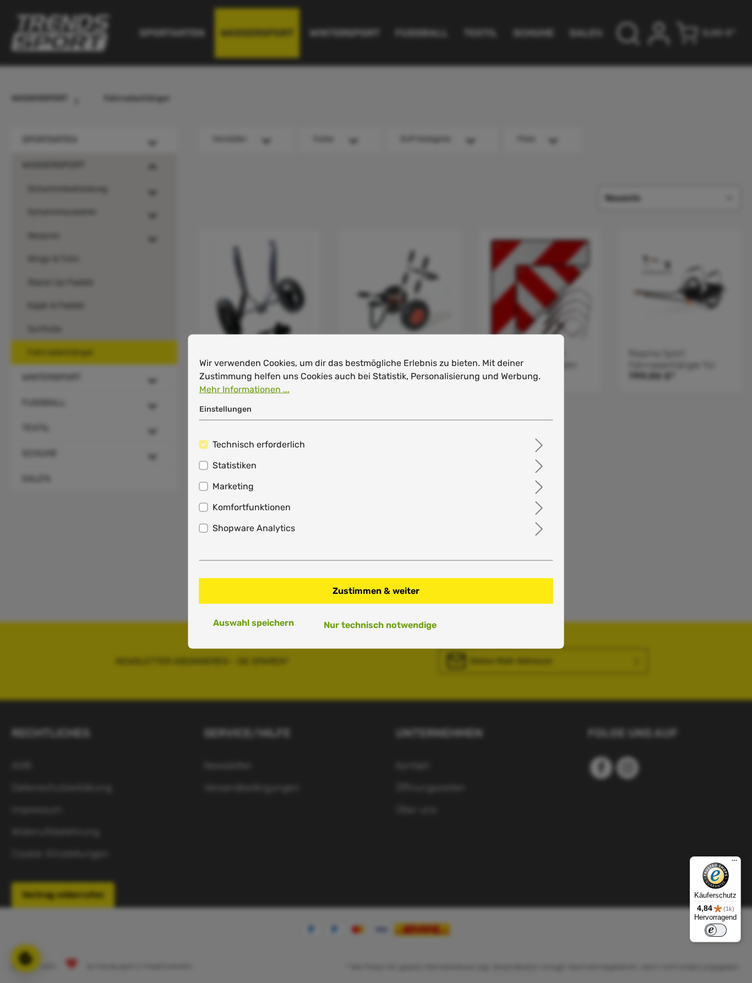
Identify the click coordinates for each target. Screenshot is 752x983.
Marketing (233, 485)
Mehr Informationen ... (244, 389)
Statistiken (234, 465)
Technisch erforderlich (258, 444)
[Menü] (734, 863)
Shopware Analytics (253, 527)
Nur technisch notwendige (380, 624)
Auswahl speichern (253, 622)
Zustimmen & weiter (376, 590)
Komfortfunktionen (251, 506)
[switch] (716, 930)
